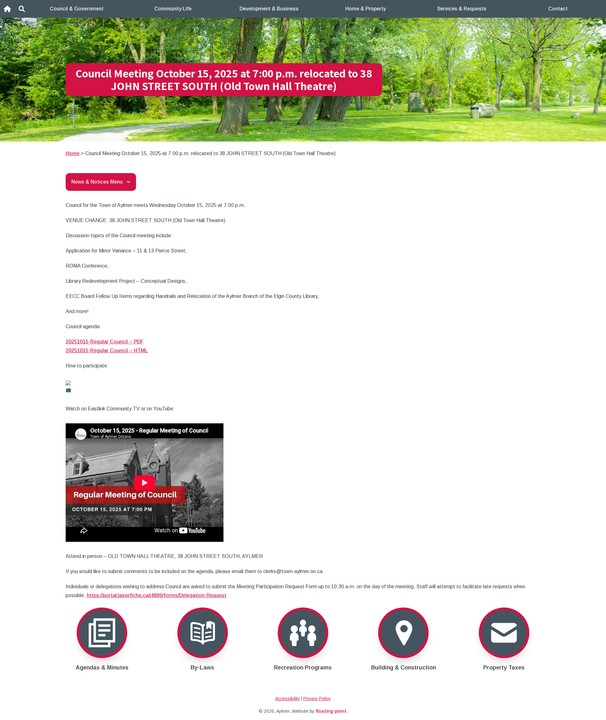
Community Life (173, 8)
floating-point (331, 711)
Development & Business (269, 8)
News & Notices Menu (97, 182)
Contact (557, 8)
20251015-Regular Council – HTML (107, 350)
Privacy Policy (317, 698)
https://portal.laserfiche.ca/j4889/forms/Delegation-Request (156, 595)
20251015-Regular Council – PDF (105, 341)
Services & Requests (461, 8)
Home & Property (365, 8)
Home (73, 153)
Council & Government (77, 8)
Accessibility (287, 698)
